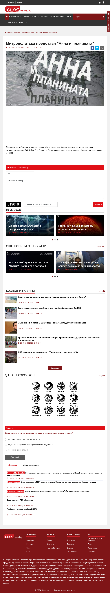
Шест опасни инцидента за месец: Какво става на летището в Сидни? (52, 297)
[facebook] (93, 48)
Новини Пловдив (53, 548)
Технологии (56, 16)
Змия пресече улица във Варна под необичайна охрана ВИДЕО (49, 308)
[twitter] (97, 48)
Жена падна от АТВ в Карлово (20, 500)
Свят (35, 16)
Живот (22, 22)
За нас (19, 2)
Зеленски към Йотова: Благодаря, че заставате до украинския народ (52, 323)
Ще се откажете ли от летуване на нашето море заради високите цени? (39, 433)
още (100, 246)
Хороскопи (11, 22)
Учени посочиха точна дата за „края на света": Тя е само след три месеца (48, 491)
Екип (89, 544)
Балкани (70, 544)
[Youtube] (100, 2)
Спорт (69, 16)
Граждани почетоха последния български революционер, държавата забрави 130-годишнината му (59, 338)
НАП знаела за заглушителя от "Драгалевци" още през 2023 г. (48, 352)
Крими (26, 16)
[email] (102, 48)
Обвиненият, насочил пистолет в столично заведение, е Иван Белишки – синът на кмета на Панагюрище (54, 474)
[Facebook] (103, 2)
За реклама (92, 548)
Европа (70, 548)
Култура (29, 544)
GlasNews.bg (12, 47)
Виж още (55, 368)
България (14, 16)
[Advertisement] (55, 125)
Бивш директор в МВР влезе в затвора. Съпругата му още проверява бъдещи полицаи (51, 482)
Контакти (10, 2)
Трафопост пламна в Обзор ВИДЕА (22, 509)
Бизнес (44, 16)
